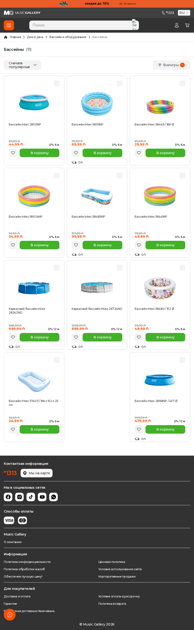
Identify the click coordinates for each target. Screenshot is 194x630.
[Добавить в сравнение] (56, 83)
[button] (184, 12)
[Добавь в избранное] (13, 153)
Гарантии (10, 603)
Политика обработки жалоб (24, 569)
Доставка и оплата (17, 596)
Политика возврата (112, 603)
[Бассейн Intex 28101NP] (34, 104)
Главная (15, 37)
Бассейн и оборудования (67, 37)
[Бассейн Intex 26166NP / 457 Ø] (160, 380)
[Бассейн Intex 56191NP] (97, 104)
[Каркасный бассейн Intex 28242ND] (34, 288)
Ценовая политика (111, 562)
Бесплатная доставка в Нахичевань (29, 611)
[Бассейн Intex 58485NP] (97, 196)
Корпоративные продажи (117, 576)
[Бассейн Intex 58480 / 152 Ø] (160, 288)
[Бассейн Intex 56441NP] (160, 196)
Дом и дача (35, 37)
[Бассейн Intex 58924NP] (34, 196)
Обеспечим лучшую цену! (23, 576)
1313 (170, 13)
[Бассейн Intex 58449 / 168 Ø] (160, 104)
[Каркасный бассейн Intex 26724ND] (97, 288)
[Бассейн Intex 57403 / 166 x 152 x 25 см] (34, 380)
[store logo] (22, 13)
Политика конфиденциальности (27, 562)
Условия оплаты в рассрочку (119, 596)
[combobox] (84, 25)
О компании (13, 542)
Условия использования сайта (120, 569)
